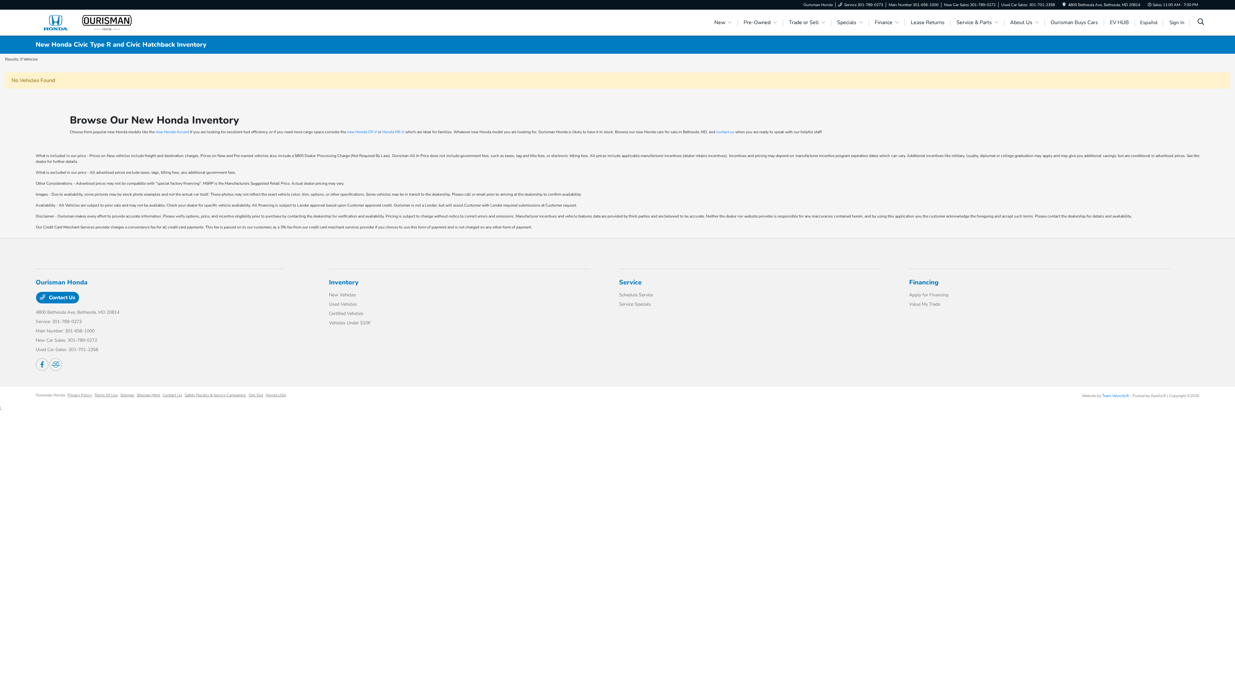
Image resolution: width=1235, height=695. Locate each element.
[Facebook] (42, 364)
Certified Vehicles (346, 313)
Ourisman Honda (50, 395)
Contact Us (61, 297)
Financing (923, 282)
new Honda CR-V (362, 131)
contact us (725, 131)
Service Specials (635, 304)
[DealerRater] (55, 364)
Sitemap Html (148, 395)
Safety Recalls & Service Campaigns (215, 395)
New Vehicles (342, 295)
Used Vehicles (343, 304)
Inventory (344, 282)
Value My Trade (924, 304)
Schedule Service (636, 295)
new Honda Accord (172, 131)
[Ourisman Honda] (91, 22)
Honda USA (276, 395)
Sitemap (127, 395)
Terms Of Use (106, 395)
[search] (1201, 22)
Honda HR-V (393, 131)
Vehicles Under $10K (350, 323)
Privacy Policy (80, 395)
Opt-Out (256, 395)
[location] (1064, 4)
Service (630, 282)
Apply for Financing (928, 295)
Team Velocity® (1115, 395)
